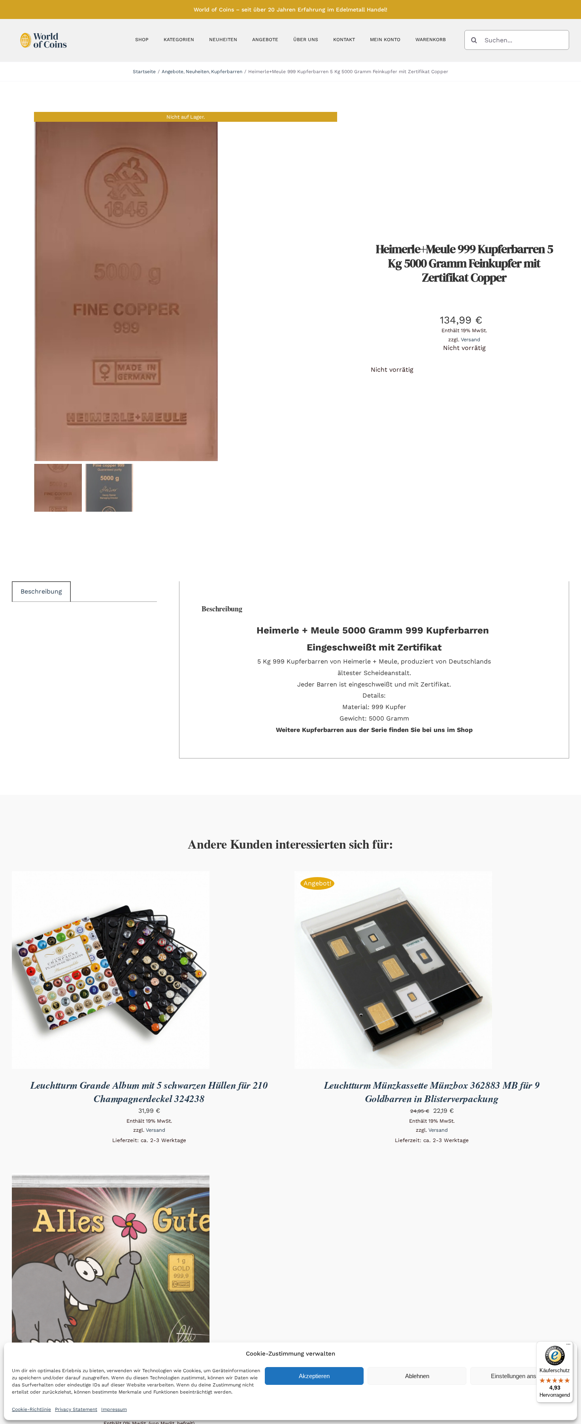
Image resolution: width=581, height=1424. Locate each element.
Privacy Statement (76, 1409)
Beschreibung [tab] (41, 591)
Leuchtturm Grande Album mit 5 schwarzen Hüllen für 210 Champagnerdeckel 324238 (149, 1091)
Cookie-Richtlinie (31, 1409)
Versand (470, 339)
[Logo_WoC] (43, 30)
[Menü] (568, 1346)
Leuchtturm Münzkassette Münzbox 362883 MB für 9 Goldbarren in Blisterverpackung (432, 1091)
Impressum (114, 1409)
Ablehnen (417, 1376)
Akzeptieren (314, 1376)
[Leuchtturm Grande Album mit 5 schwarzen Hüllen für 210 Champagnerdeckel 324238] (110, 876)
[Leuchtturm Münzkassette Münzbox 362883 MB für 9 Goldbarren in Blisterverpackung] (393, 876)
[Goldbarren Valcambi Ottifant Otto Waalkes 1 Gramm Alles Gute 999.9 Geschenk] (110, 1178)
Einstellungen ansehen (520, 1376)
